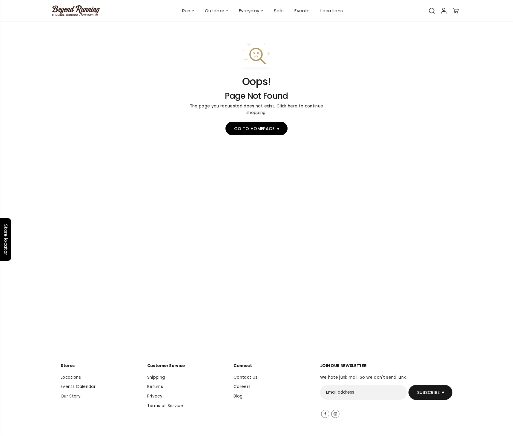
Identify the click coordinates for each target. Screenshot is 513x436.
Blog (238, 396)
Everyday (250, 10)
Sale (279, 10)
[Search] (431, 10)
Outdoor (215, 10)
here (292, 106)
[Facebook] (325, 414)
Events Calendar (78, 386)
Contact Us (245, 377)
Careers (242, 386)
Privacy (154, 396)
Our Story (71, 396)
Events (302, 10)
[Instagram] (335, 414)
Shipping (156, 377)
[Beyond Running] (76, 11)
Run (187, 10)
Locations (331, 10)
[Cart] (455, 10)
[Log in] (443, 10)
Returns (155, 386)
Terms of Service (165, 406)
